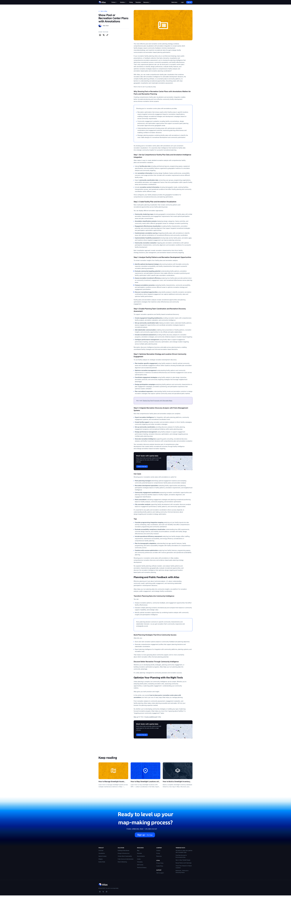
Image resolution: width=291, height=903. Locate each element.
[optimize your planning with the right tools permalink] (133, 677)
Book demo (174, 2)
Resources (146, 2)
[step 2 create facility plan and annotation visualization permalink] (133, 201)
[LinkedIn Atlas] (100, 891)
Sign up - (144, 834)
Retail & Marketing (122, 861)
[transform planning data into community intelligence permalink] (133, 596)
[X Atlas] (103, 891)
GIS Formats (140, 864)
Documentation (141, 856)
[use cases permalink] (133, 474)
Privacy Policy (159, 863)
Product (114, 2)
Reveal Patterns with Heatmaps (183, 863)
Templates (138, 2)
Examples (139, 853)
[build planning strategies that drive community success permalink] (133, 635)
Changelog (139, 861)
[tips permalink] (133, 519)
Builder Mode (102, 861)
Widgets (101, 859)
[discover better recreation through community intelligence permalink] (133, 661)
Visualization (102, 853)
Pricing (131, 2)
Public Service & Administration (125, 859)
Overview (101, 850)
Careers (158, 850)
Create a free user (142, 466)
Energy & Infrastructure (123, 853)
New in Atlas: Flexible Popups (183, 860)
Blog (138, 850)
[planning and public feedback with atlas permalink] (133, 577)
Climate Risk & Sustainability (125, 856)
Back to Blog (104, 11)
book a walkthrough (151, 717)
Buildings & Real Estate (123, 850)
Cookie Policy (159, 866)
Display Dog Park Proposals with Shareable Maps (157, 400)
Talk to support (160, 872)
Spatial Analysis (102, 856)
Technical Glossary (142, 867)
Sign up (189, 2)
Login (182, 2)
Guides (139, 859)
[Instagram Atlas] (106, 891)
